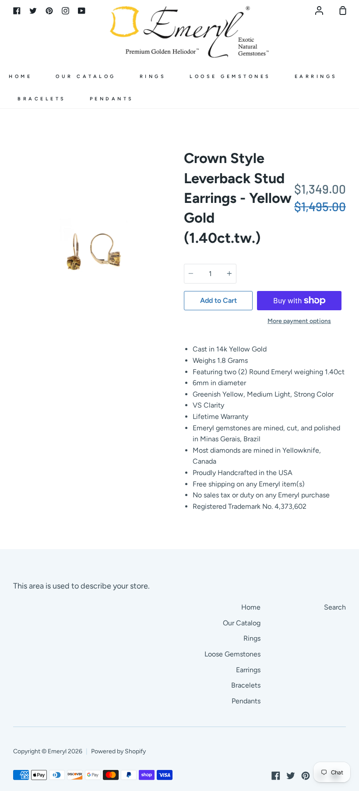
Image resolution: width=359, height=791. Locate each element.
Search (335, 607)
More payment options (299, 321)
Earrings (316, 76)
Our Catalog (86, 76)
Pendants (112, 99)
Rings (153, 76)
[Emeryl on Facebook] (275, 775)
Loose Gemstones (230, 76)
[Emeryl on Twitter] (290, 775)
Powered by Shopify (118, 751)
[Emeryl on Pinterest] (305, 775)
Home (20, 76)
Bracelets (42, 99)
